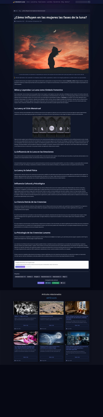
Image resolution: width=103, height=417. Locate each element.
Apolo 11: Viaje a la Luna (21, 316)
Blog (62, 2)
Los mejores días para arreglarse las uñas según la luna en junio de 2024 (25, 347)
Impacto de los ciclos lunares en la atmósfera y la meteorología (49, 347)
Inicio (28, 2)
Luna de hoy (34, 2)
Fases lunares (42, 2)
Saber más (25, 325)
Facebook (41, 283)
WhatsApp (56, 283)
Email (63, 283)
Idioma (67, 2)
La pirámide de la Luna (46, 316)
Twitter (48, 283)
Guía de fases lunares (20, 266)
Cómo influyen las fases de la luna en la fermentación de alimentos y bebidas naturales (77, 317)
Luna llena (49, 2)
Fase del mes (56, 2)
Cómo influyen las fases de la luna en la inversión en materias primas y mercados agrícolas (77, 348)
